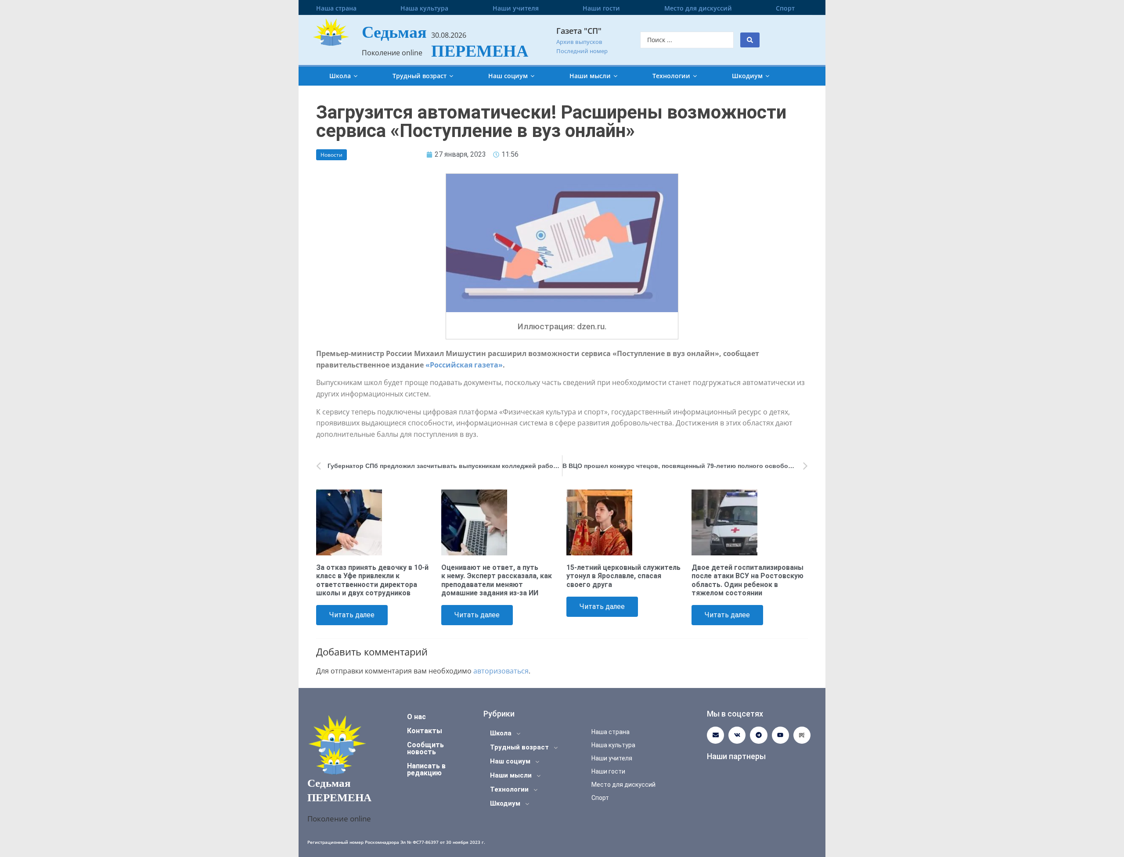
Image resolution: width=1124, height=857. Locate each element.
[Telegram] (758, 735)
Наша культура (424, 8)
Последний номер (582, 51)
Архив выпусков (579, 42)
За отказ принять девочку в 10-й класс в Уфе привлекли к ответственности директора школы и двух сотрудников (372, 580)
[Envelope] (715, 735)
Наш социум (508, 76)
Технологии (671, 76)
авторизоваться (501, 671)
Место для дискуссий (698, 8)
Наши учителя (516, 8)
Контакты (424, 731)
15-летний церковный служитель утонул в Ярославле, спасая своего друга (623, 575)
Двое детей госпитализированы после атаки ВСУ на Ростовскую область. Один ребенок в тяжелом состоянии (747, 580)
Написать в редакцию (426, 769)
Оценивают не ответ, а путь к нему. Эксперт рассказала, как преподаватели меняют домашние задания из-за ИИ (496, 580)
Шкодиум (747, 76)
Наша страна (336, 8)
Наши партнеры (736, 756)
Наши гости (601, 8)
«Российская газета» (464, 365)
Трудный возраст (420, 76)
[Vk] (737, 735)
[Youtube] (780, 735)
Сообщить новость (425, 748)
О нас (416, 717)
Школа (340, 76)
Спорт (785, 8)
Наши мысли (590, 76)
